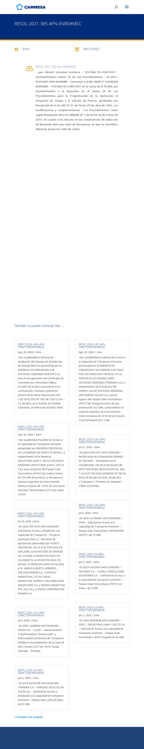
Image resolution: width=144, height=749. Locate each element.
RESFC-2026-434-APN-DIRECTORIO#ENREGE (31, 428)
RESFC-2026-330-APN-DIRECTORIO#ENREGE (31, 515)
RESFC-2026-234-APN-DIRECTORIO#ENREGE (92, 506)
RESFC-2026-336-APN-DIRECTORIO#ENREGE (92, 441)
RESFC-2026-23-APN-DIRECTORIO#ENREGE (92, 609)
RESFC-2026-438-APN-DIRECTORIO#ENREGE (31, 346)
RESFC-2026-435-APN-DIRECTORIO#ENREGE (92, 346)
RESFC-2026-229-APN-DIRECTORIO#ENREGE (31, 614)
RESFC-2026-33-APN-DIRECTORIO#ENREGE (92, 555)
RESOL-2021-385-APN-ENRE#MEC (56, 66)
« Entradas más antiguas (28, 717)
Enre (38, 352)
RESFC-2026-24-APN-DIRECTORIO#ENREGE (31, 671)
